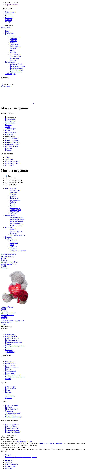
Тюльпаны (13, 41)
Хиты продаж (10, 74)
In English (8, 22)
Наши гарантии (11, 336)
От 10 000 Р (9, 165)
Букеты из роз (15, 37)
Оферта (8, 455)
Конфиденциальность (13, 340)
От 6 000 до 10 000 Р (12, 163)
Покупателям (6, 355)
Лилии (12, 50)
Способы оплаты (11, 464)
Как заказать (9, 361)
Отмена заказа (10, 371)
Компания (4, 328)
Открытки (13, 233)
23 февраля (14, 243)
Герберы (13, 48)
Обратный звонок (11, 5)
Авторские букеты (16, 64)
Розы (7, 31)
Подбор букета (10, 239)
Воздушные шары (11, 405)
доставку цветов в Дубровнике (50, 443)
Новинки (8, 150)
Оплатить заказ (10, 466)
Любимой (13, 241)
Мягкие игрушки (16, 231)
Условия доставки (11, 367)
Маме (12, 245)
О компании (9, 334)
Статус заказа (10, 12)
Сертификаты (10, 415)
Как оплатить (10, 363)
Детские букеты (15, 72)
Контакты (8, 18)
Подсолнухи (14, 58)
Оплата (8, 379)
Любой (7, 157)
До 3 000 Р (9, 159)
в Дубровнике (6, 27)
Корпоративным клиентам (15, 377)
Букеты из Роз (10, 388)
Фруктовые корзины (17, 235)
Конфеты (13, 229)
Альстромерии (15, 46)
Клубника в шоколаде (13, 417)
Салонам (8, 20)
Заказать (4, 260)
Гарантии (8, 16)
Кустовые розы (15, 56)
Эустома (8, 398)
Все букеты (9, 33)
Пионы (12, 43)
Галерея (8, 369)
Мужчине (13, 247)
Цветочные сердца (16, 70)
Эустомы (13, 52)
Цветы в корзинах (16, 68)
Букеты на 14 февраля (18, 250)
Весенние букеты (11, 146)
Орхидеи (13, 60)
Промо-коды (9, 373)
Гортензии (13, 39)
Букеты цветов (10, 35)
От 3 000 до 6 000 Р (12, 161)
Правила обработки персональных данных (21, 457)
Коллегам (13, 249)
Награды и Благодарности (15, 346)
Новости (8, 348)
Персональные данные (13, 342)
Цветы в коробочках (17, 66)
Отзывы (8, 344)
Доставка (8, 14)
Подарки (8, 148)
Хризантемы (14, 45)
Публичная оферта (12, 338)
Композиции (10, 62)
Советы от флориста (12, 375)
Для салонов (9, 352)
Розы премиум (15, 54)
